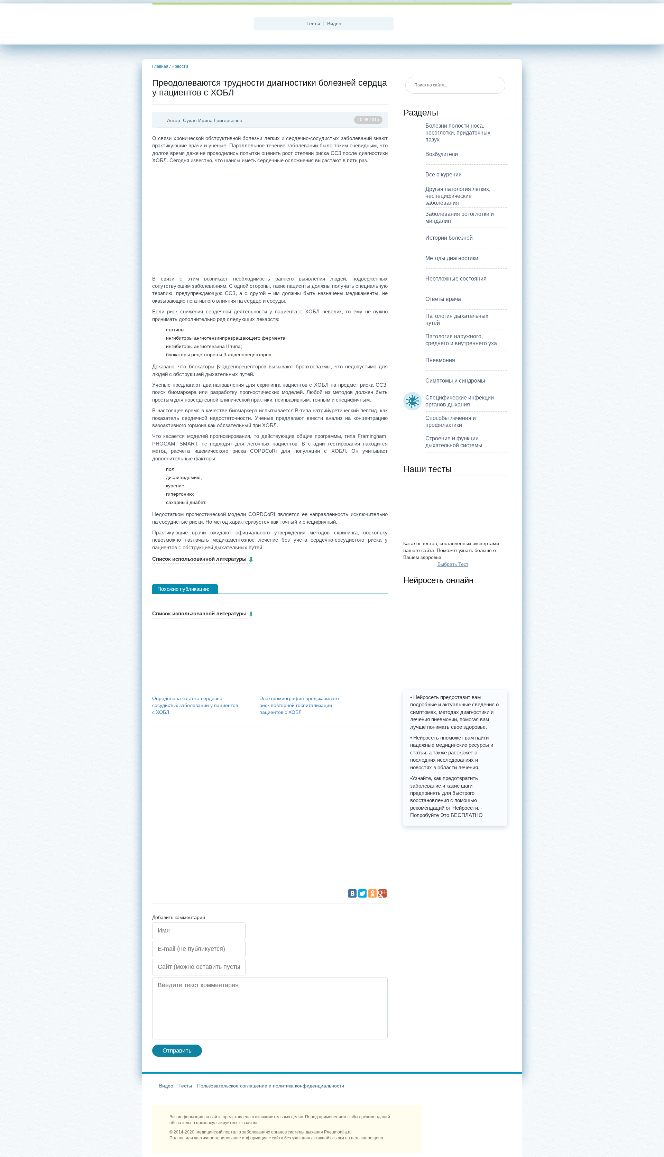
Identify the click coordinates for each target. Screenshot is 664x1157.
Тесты (313, 23)
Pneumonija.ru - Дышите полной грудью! (200, 24)
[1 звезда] (204, 759)
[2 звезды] (308, 759)
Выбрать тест (452, 564)
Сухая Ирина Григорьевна (212, 120)
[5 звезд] (204, 863)
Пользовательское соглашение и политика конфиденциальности (270, 1086)
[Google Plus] (382, 893)
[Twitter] (362, 893)
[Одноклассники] (372, 893)
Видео (334, 23)
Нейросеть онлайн (438, 580)
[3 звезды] (204, 811)
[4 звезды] (308, 811)
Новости (180, 66)
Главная (160, 66)
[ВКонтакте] (352, 893)
